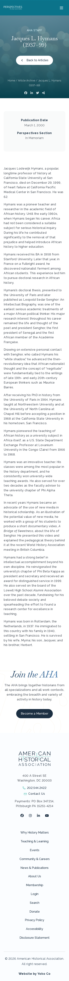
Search (34, 903)
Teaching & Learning (35, 841)
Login (34, 894)
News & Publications (34, 868)
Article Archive (26, 80)
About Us (34, 876)
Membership (34, 885)
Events (34, 850)
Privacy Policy (34, 920)
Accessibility (34, 929)
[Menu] (61, 8)
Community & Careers (35, 859)
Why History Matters (34, 832)
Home (11, 80)
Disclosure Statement (34, 937)
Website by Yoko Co (35, 973)
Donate (34, 911)
